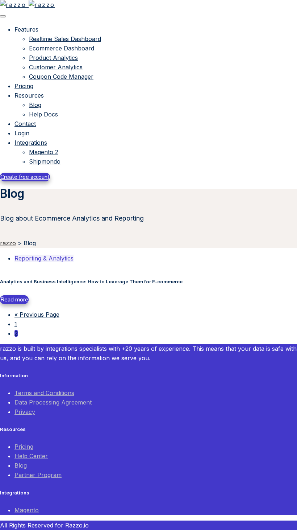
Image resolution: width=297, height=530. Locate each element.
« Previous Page (36, 314)
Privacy (24, 411)
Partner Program (38, 474)
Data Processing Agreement (53, 402)
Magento (26, 510)
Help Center (31, 456)
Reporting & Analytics (44, 258)
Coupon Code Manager (61, 76)
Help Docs (43, 114)
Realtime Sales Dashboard (65, 38)
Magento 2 (43, 152)
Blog (35, 104)
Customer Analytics (56, 67)
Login (21, 133)
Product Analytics (53, 57)
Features (26, 29)
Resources (29, 95)
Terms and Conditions (44, 393)
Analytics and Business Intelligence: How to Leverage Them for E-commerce (91, 281)
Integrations (30, 142)
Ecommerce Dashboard (61, 48)
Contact (25, 123)
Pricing (23, 86)
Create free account (25, 177)
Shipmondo (44, 161)
